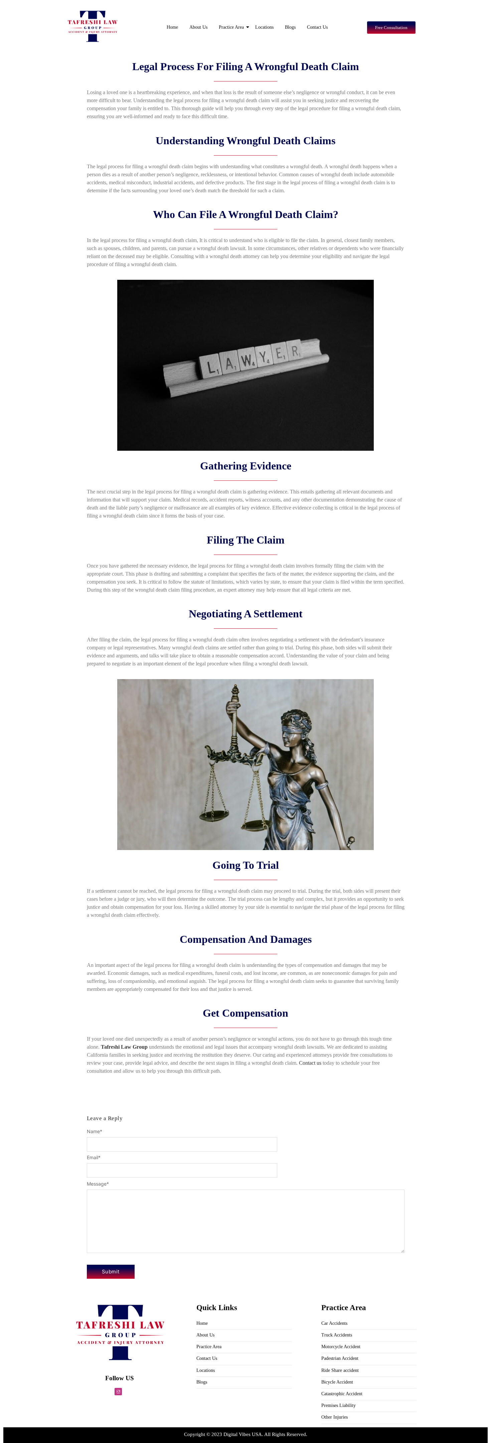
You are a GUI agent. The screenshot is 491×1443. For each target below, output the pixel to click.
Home (172, 27)
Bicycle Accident (337, 1382)
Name (94, 1131)
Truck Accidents (336, 1335)
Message (98, 1184)
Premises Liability (338, 1405)
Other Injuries (334, 1417)
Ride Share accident (340, 1370)
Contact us (310, 1063)
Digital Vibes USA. (243, 1434)
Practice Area (231, 27)
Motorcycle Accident (340, 1347)
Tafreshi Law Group (124, 1047)
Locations (264, 27)
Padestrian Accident (339, 1358)
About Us (198, 27)
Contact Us (317, 27)
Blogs (290, 27)
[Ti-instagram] (118, 1391)
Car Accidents (334, 1323)
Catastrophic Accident (341, 1394)
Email (94, 1157)
